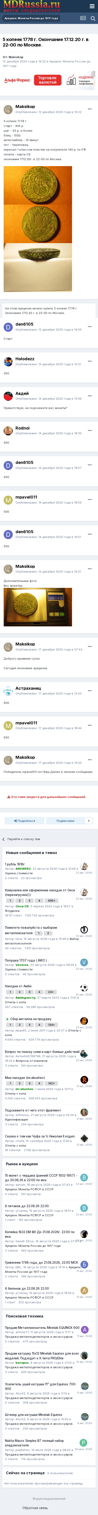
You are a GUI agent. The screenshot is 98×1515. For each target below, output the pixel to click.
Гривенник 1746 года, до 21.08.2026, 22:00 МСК (41, 1262)
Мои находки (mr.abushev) (25, 1078)
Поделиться (26, 821)
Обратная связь (35, 1508)
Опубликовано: (48, 112)
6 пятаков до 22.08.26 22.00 (27, 1206)
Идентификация (16, 1119)
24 (50, 992)
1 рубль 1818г (15, 864)
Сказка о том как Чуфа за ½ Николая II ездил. (40, 1136)
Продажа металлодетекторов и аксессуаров (39, 1336)
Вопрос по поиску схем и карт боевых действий (42, 1052)
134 (51, 1024)
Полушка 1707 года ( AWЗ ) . (27, 960)
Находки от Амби (18, 986)
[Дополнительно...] (89, 109)
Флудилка (12, 911)
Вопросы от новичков (32, 1060)
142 (51, 1083)
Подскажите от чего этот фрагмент (33, 1110)
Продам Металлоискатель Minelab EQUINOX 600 (42, 1328)
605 (51, 900)
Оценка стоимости (19, 873)
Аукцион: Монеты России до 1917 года (33, 1245)
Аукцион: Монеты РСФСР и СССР (29, 1189)
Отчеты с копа (15, 1002)
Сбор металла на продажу (31, 1019)
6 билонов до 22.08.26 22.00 (27, 1288)
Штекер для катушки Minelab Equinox (33, 1415)
